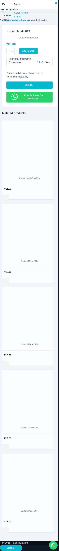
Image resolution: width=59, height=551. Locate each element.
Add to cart (28, 51)
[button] (53, 545)
